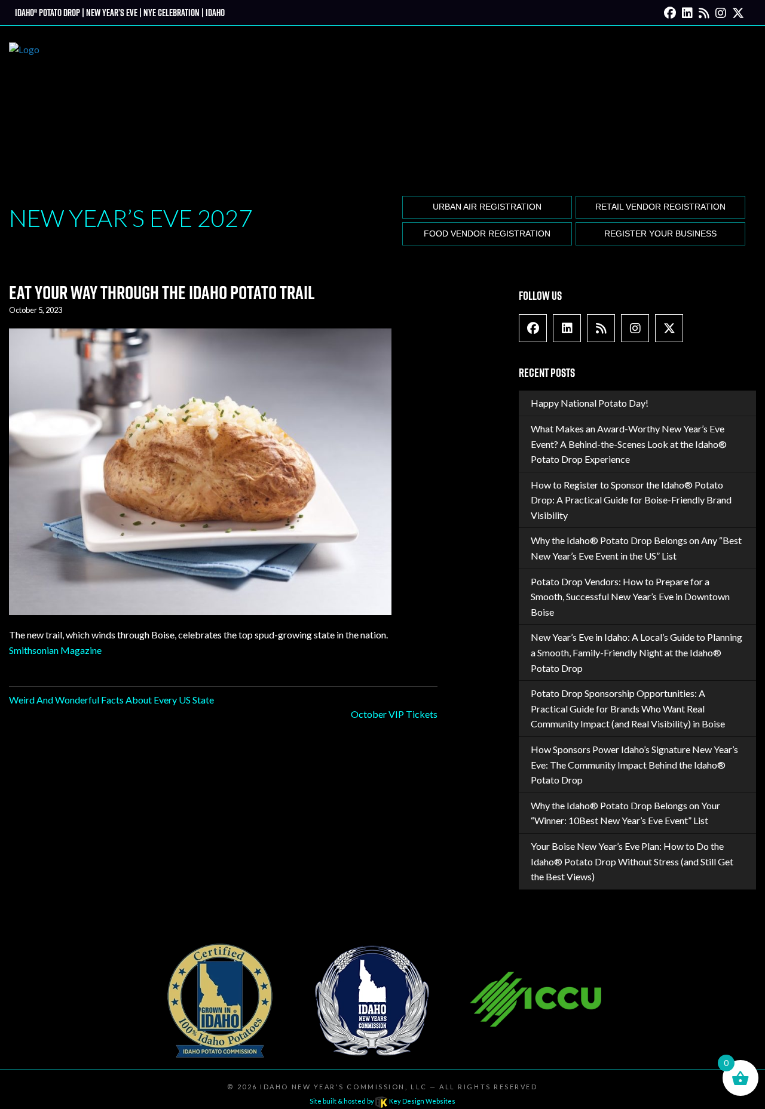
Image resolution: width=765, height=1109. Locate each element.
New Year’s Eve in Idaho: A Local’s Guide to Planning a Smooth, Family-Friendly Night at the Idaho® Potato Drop (636, 652)
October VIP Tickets (394, 714)
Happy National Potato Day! (589, 402)
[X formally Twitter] (738, 12)
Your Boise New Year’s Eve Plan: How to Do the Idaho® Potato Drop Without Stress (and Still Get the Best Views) (632, 861)
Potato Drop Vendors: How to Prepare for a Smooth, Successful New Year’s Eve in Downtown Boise (630, 597)
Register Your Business (660, 233)
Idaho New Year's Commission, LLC (343, 1086)
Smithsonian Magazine (55, 650)
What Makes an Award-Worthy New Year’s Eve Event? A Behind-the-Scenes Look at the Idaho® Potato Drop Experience (629, 444)
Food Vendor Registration (487, 233)
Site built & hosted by (382, 1101)
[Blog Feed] (704, 12)
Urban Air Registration (487, 206)
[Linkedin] (687, 12)
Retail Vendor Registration (660, 206)
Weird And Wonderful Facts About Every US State (111, 699)
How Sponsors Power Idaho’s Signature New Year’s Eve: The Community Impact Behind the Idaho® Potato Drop (634, 764)
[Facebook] (670, 12)
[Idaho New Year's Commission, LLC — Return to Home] (24, 108)
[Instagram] (720, 12)
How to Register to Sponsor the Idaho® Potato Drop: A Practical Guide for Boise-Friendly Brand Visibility (631, 500)
